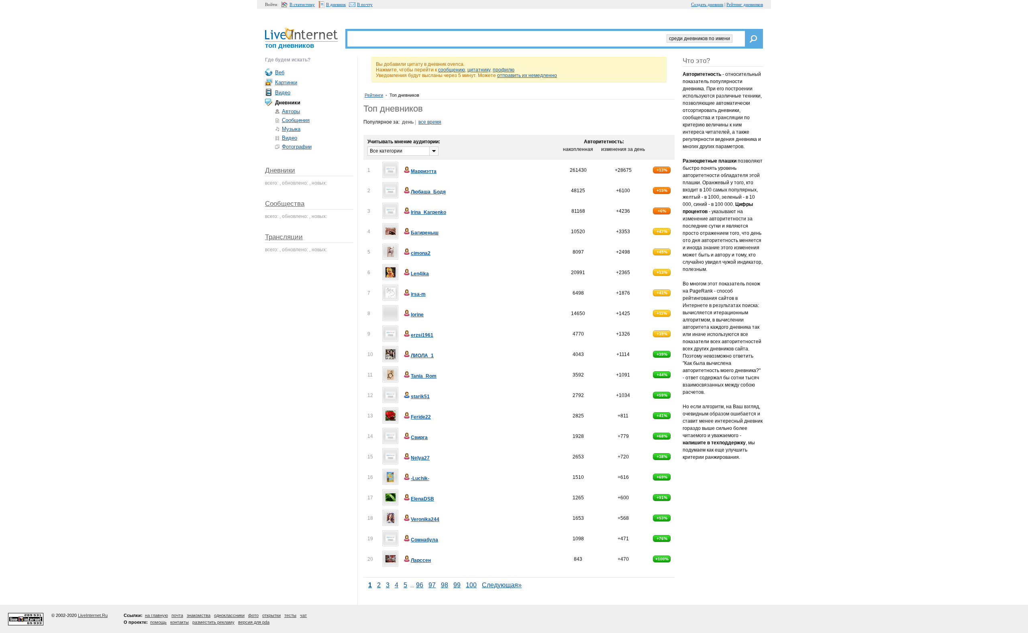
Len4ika (420, 274)
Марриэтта (423, 171)
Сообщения (296, 120)
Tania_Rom (423, 376)
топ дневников (289, 45)
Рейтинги (374, 95)
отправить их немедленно (527, 75)
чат (303, 615)
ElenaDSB (422, 499)
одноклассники (229, 615)
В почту (365, 4)
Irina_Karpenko (428, 212)
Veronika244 (425, 519)
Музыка (291, 129)
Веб (279, 72)
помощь (158, 622)
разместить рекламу (213, 622)
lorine (417, 315)
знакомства (198, 615)
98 (444, 585)
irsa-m (418, 294)
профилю (503, 70)
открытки (271, 615)
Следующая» (502, 585)
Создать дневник (707, 4)
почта (177, 615)
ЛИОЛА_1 (422, 355)
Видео (282, 93)
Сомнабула (424, 540)
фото (253, 615)
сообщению (451, 70)
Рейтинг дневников (744, 4)
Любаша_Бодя (428, 192)
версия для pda (253, 622)
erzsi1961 (422, 335)
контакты (179, 622)
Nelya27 (420, 458)
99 (457, 585)
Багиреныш (425, 233)
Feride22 (421, 417)
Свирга (419, 437)
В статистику (302, 4)
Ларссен (421, 560)
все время (429, 122)
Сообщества (284, 204)
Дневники (280, 170)
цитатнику (478, 70)
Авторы (291, 111)
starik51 (420, 396)
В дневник (336, 4)
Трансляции (284, 237)
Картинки (286, 82)
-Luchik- (420, 478)
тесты (290, 615)
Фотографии (297, 147)
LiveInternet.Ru (93, 615)
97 (432, 585)
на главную (156, 615)
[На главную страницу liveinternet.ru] (301, 33)
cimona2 (420, 253)
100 (471, 585)
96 (419, 585)
